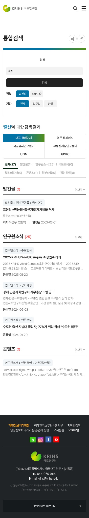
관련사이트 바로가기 (44, 506)
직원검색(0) (67, 173)
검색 (44, 82)
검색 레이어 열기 (75, 8)
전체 (22, 104)
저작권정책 (74, 425)
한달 (50, 104)
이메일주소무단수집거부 (48, 425)
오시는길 (58, 430)
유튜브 (56, 439)
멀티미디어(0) (13, 173)
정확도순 (37, 94)
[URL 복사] (81, 39)
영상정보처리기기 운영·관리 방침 (29, 430)
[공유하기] (73, 39)
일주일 (36, 104)
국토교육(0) (66, 164)
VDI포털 (73, 430)
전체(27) (10, 164)
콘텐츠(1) (32, 173)
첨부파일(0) (49, 173)
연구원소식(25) (44, 164)
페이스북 (48, 439)
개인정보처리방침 (18, 425)
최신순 (22, 94)
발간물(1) (26, 164)
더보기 (78, 189)
